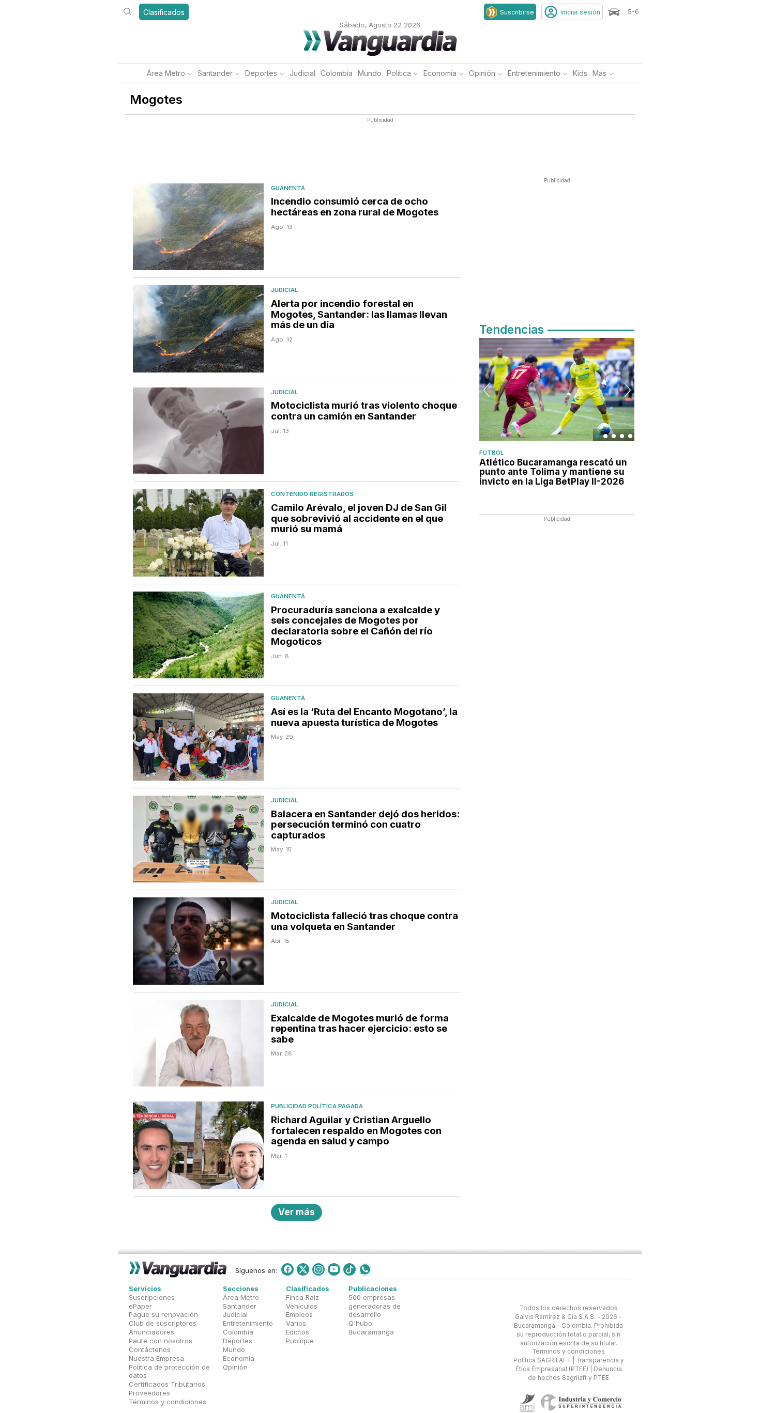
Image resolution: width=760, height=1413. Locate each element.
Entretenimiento (534, 73)
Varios (296, 1323)
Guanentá (288, 188)
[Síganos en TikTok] (349, 1269)
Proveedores (149, 1393)
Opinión (482, 73)
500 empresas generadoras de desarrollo (374, 1305)
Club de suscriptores (162, 1323)
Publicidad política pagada (317, 1106)
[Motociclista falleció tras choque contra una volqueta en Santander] (198, 941)
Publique (300, 1341)
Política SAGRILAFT (542, 1360)
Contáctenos (150, 1349)
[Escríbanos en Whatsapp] (365, 1269)
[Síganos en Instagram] (318, 1269)
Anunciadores (151, 1332)
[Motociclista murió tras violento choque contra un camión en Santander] (198, 431)
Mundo (370, 73)
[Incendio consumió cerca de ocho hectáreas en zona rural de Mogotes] (198, 227)
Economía (440, 73)
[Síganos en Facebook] (287, 1269)
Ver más (296, 1211)
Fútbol (491, 452)
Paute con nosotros (160, 1341)
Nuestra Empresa (156, 1358)
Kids (580, 73)
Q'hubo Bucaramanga (371, 1327)
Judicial (302, 73)
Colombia (337, 73)
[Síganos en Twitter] (303, 1269)
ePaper (140, 1305)
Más (599, 73)
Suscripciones (152, 1297)
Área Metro (166, 73)
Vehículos (301, 1305)
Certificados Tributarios (167, 1384)
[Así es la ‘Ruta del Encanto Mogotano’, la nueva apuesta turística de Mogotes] (198, 737)
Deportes (261, 73)
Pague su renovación (163, 1314)
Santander (215, 73)
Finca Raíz (302, 1297)
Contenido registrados (312, 494)
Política (399, 73)
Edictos (297, 1332)
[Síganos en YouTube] (334, 1269)
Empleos (299, 1314)
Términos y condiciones (167, 1402)
